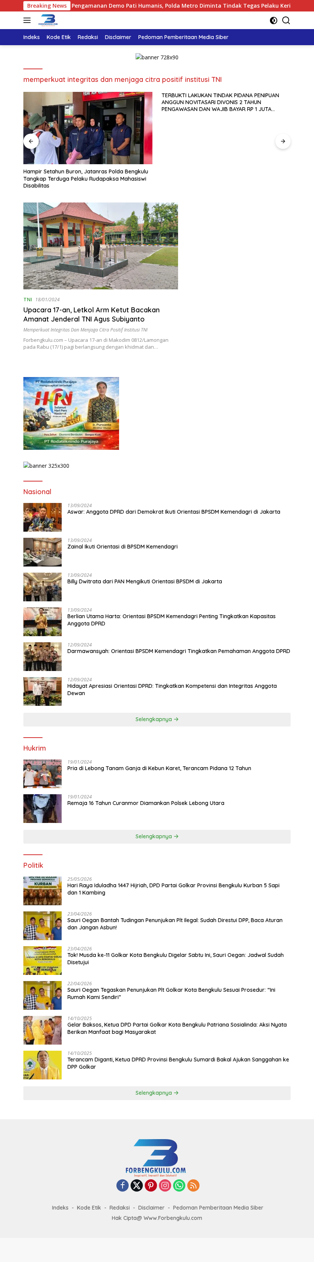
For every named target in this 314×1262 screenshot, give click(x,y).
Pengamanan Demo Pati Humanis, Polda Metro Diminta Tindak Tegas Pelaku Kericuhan (157, 5)
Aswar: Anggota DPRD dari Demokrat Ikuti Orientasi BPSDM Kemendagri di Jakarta (173, 511)
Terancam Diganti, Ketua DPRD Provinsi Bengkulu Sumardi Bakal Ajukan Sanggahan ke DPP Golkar (178, 1063)
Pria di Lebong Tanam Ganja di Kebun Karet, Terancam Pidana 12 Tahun (159, 768)
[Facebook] (122, 1186)
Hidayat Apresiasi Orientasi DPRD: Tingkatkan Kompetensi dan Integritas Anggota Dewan (172, 689)
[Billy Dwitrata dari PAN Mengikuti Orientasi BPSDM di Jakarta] (42, 587)
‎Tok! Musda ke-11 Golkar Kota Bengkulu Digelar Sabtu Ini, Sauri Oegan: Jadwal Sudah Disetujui (175, 958)
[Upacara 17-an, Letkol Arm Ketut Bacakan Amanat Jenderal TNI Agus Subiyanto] (100, 245)
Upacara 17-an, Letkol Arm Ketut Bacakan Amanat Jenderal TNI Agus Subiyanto (91, 314)
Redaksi (120, 1207)
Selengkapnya (154, 719)
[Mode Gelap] (273, 20)
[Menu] (28, 20)
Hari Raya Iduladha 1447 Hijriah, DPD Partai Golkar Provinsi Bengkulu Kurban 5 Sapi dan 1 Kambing (173, 889)
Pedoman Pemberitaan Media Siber (218, 1207)
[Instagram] (165, 1186)
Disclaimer (151, 1207)
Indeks (60, 1207)
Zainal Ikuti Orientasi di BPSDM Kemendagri (122, 546)
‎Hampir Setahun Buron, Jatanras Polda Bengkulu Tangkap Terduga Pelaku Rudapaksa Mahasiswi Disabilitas (85, 178)
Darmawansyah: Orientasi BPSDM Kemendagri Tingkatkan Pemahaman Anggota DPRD (178, 651)
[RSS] (193, 1186)
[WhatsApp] (179, 1186)
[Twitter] (137, 1186)
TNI (27, 299)
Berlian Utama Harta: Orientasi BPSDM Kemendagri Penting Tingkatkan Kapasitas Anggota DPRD (171, 620)
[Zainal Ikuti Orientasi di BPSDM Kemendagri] (42, 552)
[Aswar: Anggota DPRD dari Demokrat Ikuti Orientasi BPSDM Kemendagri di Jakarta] (42, 517)
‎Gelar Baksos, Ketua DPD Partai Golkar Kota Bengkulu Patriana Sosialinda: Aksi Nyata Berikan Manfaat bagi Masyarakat (177, 1028)
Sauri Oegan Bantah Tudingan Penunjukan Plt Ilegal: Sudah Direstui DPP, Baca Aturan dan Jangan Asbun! (175, 924)
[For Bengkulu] (47, 20)
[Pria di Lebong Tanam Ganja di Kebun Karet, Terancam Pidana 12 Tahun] (42, 773)
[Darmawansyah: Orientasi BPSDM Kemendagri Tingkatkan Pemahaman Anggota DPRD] (42, 656)
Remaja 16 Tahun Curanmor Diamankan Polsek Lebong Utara (145, 803)
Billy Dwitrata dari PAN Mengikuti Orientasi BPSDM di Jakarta (144, 581)
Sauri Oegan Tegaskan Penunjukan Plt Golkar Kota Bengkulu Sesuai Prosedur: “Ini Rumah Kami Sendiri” (171, 993)
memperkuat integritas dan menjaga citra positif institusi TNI (85, 330)
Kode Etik (89, 1207)
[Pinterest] (151, 1186)
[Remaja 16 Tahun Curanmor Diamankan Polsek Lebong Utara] (42, 808)
